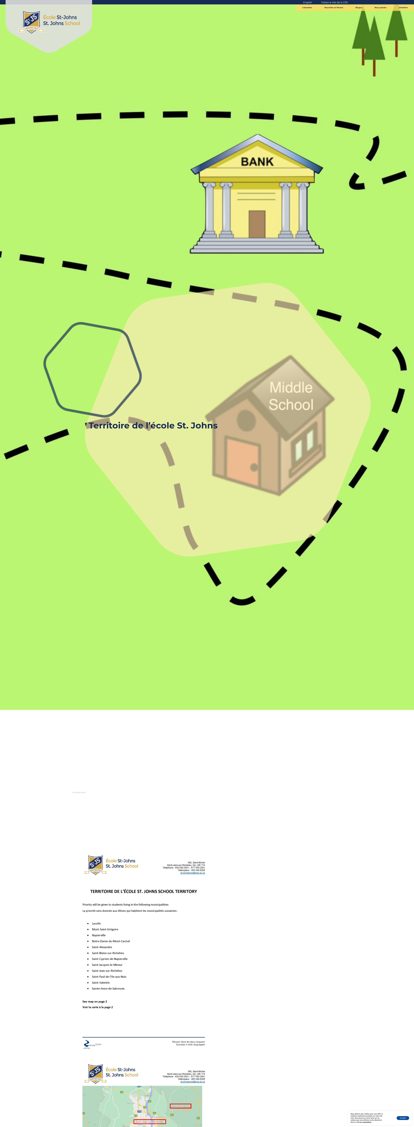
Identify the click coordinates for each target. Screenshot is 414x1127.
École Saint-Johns (79, 792)
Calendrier (307, 8)
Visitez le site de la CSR (334, 2)
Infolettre (403, 8)
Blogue (359, 8)
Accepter (403, 1118)
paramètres (367, 1122)
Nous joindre (381, 8)
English (307, 2)
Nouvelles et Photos (334, 8)
